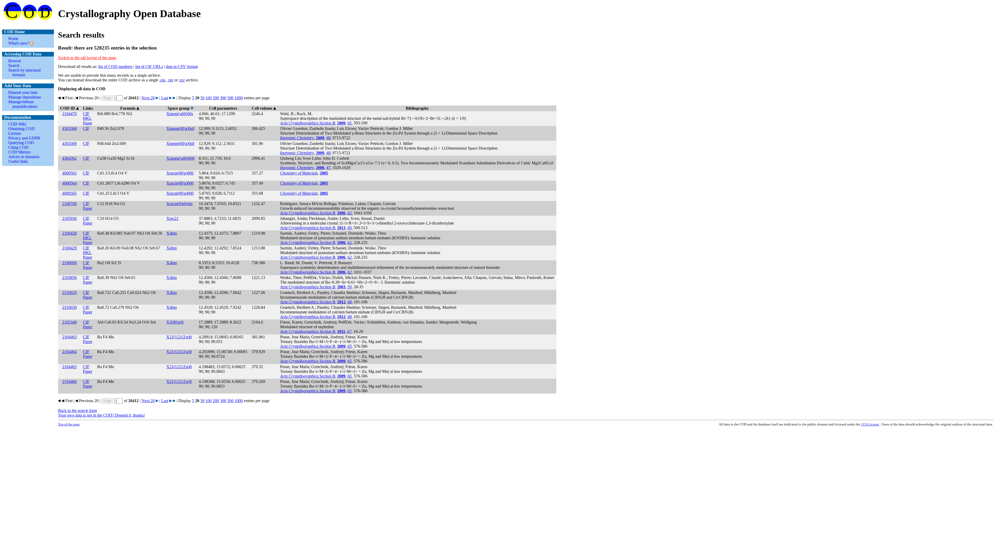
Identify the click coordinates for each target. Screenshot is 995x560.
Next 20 (148, 98)
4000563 (69, 173)
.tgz (170, 80)
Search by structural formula (24, 72)
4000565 (69, 193)
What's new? (18, 43)
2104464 (69, 351)
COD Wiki (17, 124)
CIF (86, 113)
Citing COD (18, 147)
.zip (162, 80)
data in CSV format (182, 66)
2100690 (69, 263)
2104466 (69, 381)
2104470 (69, 113)
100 (208, 98)
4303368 (69, 128)
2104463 (69, 337)
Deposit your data (22, 92)
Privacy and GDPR (24, 138)
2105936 (69, 218)
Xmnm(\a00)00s (179, 113)
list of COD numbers (115, 66)
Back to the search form (77, 410)
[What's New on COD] (31, 43)
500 (230, 98)
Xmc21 (172, 218)
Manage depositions (24, 97)
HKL (87, 118)
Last (164, 98)
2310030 (69, 307)
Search (13, 65)
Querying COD (21, 143)
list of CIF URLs (149, 66)
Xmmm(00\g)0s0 (180, 128)
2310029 (69, 292)
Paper (87, 123)
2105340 (69, 322)
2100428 (69, 233)
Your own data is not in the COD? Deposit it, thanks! (101, 415)
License (14, 133)
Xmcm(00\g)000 (180, 173)
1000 (238, 98)
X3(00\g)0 (174, 322)
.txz (182, 80)
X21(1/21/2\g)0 (179, 337)
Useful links (18, 161)
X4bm (171, 233)
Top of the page (69, 424)
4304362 (69, 158)
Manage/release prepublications (22, 104)
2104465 (69, 367)
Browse (14, 61)
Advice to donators (23, 157)
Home (13, 38)
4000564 (69, 183)
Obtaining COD (21, 129)
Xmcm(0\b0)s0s (179, 203)
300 (223, 98)
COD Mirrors (19, 152)
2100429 (69, 248)
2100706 (69, 203)
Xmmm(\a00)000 (180, 158)
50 (202, 98)
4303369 (69, 143)
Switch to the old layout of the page (87, 57)
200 (216, 98)
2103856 (69, 277)
